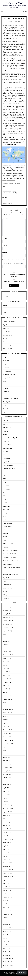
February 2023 (7, 699)
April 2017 (5, 856)
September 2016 (7, 876)
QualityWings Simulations (9, 557)
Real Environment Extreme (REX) (11, 560)
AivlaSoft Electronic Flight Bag (10, 438)
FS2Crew (5, 479)
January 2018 (6, 832)
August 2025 (6, 631)
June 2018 (5, 818)
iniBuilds (5, 381)
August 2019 (6, 784)
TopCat (5, 581)
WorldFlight (14, 25)
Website (4, 253)
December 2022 (7, 706)
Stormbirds (6, 342)
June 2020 (5, 753)
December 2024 (7, 644)
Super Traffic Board (8, 578)
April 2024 (5, 672)
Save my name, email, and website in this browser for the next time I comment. (14, 260)
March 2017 (6, 859)
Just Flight (5, 513)
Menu (25, 11)
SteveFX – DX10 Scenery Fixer (10, 574)
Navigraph (5, 533)
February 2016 (7, 897)
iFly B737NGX (6, 506)
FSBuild (5, 482)
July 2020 (5, 750)
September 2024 (7, 655)
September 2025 (7, 627)
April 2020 (5, 760)
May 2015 (5, 907)
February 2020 (7, 767)
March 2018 (6, 829)
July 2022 (5, 723)
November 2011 (7, 928)
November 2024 (7, 648)
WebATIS (5, 412)
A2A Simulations (7, 424)
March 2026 (6, 607)
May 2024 (5, 668)
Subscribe (22, 972)
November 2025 (7, 620)
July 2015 (5, 900)
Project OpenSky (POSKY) (9, 554)
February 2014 (7, 914)
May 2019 (5, 794)
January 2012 (6, 924)
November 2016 (7, 869)
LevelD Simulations (8, 523)
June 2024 (5, 665)
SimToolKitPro (6, 395)
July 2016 (5, 880)
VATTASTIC (5, 408)
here (22, 55)
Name (4, 239)
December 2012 (7, 917)
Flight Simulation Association (10, 325)
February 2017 (7, 863)
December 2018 (7, 801)
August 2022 (6, 719)
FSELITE (5, 306)
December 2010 (7, 955)
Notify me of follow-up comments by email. (14, 275)
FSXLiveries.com (7, 371)
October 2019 (6, 777)
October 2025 (6, 624)
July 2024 (5, 661)
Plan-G (4, 540)
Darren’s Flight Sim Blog (9, 321)
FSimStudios (6, 492)
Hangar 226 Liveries (8, 378)
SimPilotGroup (7, 391)
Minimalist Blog (9, 973)
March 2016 (6, 893)
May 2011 (5, 941)
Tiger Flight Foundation (9, 402)
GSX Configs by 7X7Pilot (9, 374)
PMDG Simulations (8, 543)
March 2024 (6, 675)
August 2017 (6, 842)
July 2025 (5, 634)
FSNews (5, 309)
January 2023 (6, 702)
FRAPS (4, 475)
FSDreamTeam (7, 485)
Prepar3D (5, 547)
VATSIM (5, 405)
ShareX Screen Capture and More (11, 567)
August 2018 (6, 812)
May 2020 (5, 757)
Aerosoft (5, 434)
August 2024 (6, 658)
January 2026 (6, 614)
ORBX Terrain (6, 537)
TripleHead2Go (7, 584)
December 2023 (7, 678)
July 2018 (5, 815)
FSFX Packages (6, 489)
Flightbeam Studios (8, 465)
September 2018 (7, 808)
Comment (5, 218)
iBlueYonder (6, 328)
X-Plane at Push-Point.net (9, 348)
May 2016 (5, 887)
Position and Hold (14, 3)
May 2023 (5, 689)
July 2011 (5, 934)
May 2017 (5, 852)
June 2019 (5, 791)
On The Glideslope (7, 335)
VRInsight (5, 595)
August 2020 (6, 747)
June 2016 (5, 883)
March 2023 (6, 695)
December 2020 (7, 736)
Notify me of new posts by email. (14, 281)
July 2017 (5, 846)
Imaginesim (6, 509)
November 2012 (7, 921)
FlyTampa (5, 472)
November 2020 (7, 740)
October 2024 (6, 651)
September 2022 (7, 716)
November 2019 (7, 774)
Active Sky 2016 (7, 427)
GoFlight (5, 502)
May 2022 (5, 726)
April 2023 (5, 692)
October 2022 (6, 713)
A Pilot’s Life (6, 421)
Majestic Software (7, 526)
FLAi (4, 455)
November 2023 (7, 682)
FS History (5, 364)
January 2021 (6, 733)
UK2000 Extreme (7, 588)
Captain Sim (6, 441)
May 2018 (5, 822)
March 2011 (6, 948)
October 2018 (6, 805)
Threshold (5, 312)
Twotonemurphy (7, 345)
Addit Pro (5, 431)
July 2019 (5, 788)
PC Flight (5, 338)
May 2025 (5, 641)
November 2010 (7, 958)
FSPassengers (6, 496)
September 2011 (7, 931)
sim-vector (5, 388)
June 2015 (5, 904)
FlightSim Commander (8, 468)
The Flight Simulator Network (10, 398)
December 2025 (7, 617)
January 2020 (6, 771)
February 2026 (7, 610)
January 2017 (6, 866)
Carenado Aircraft (7, 444)
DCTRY (4, 357)
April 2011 (5, 945)
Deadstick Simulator (8, 361)
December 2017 (7, 835)
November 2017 (7, 839)
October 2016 (6, 873)
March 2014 (6, 910)
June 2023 (5, 685)
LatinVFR (5, 519)
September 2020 (7, 743)
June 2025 (5, 637)
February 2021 (7, 730)
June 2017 (5, 849)
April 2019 (5, 798)
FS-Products (6, 367)
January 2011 (6, 951)
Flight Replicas (6, 458)
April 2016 (5, 890)
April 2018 (5, 825)
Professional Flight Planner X (10, 550)
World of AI (6, 598)
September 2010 (7, 965)
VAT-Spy (5, 591)
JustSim (5, 516)
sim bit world (6, 384)
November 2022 (7, 709)
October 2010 (6, 962)
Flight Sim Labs (7, 462)
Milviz (4, 530)
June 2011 (5, 938)
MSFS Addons (6, 331)
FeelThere (5, 451)
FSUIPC (5, 499)
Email (4, 246)
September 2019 (7, 781)
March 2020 (6, 764)
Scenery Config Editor (8, 564)
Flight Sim (9, 203)
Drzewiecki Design (7, 448)
